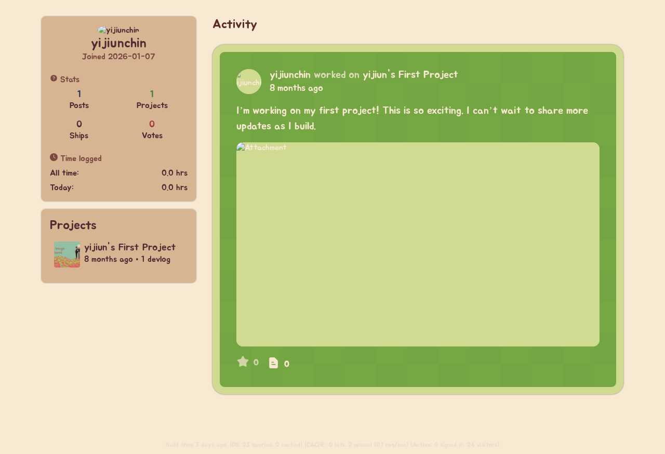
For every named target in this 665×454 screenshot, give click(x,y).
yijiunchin (290, 75)
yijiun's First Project (410, 75)
